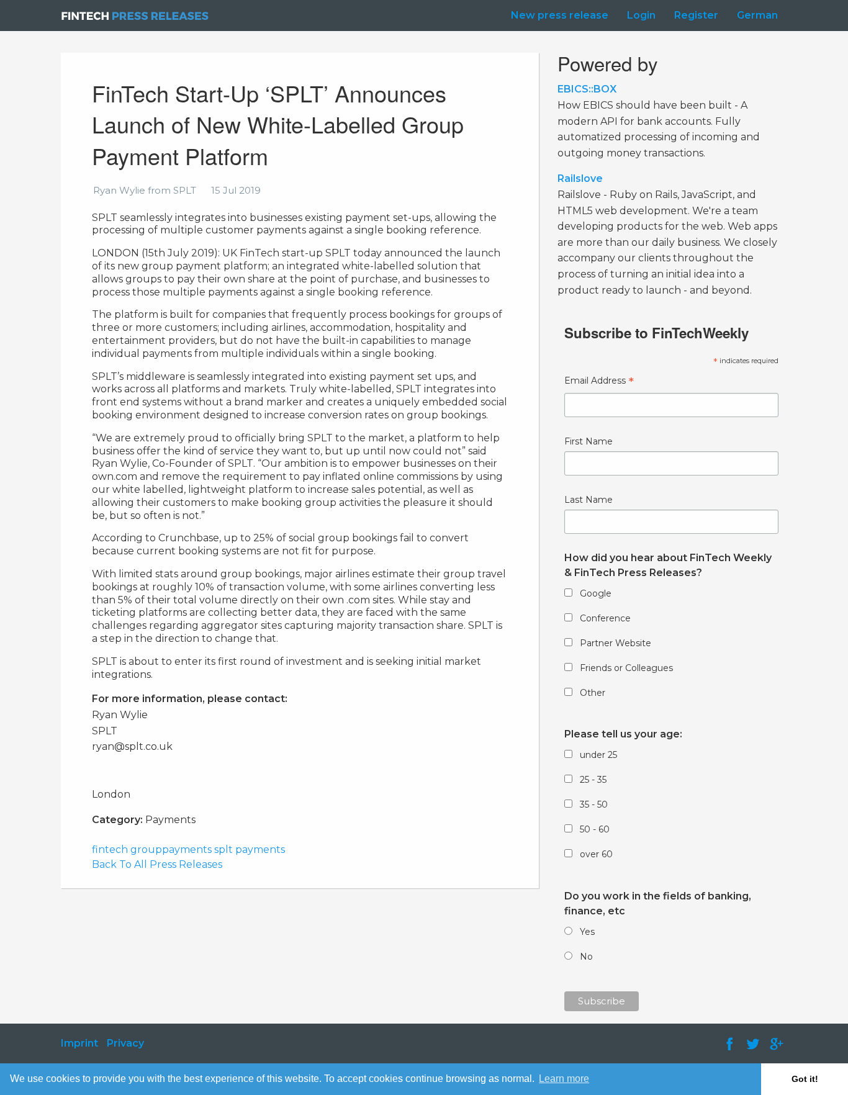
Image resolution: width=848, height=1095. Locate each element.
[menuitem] (556, 15)
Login (641, 15)
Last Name (588, 499)
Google (595, 593)
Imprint (79, 1043)
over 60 (596, 854)
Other (592, 692)
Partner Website (615, 643)
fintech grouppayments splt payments (188, 849)
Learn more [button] (564, 1078)
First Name (588, 441)
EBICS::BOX (586, 89)
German (757, 15)
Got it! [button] (805, 1079)
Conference (605, 618)
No (586, 956)
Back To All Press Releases (157, 864)
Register (696, 15)
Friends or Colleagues (626, 668)
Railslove (580, 178)
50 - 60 (595, 829)
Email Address (599, 382)
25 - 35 (593, 779)
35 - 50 (594, 804)
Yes (587, 931)
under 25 (598, 754)
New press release (559, 15)
